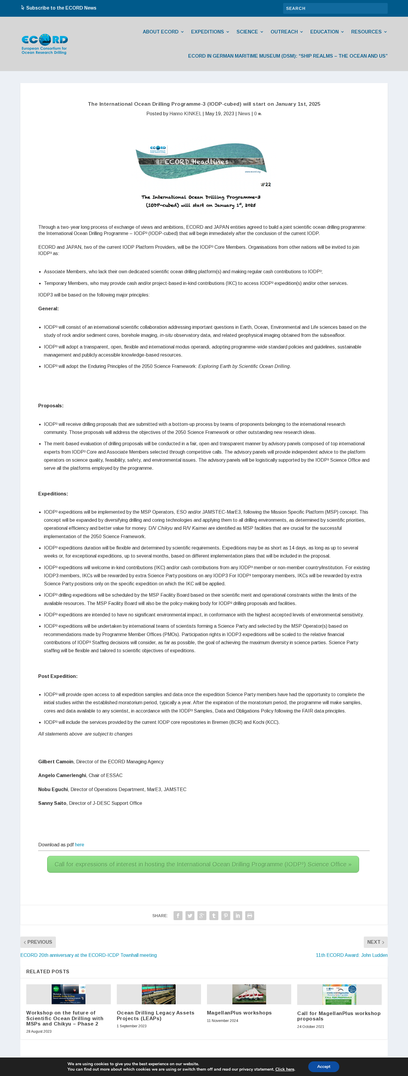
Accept (323, 1066)
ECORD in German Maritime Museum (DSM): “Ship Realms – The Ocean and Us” (288, 56)
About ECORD (161, 31)
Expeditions (207, 31)
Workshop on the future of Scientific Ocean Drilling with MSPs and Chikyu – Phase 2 (64, 1018)
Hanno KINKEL (185, 113)
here (79, 844)
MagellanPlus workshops (239, 1013)
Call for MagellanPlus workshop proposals (339, 1016)
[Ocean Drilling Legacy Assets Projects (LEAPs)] (159, 994)
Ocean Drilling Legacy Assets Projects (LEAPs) (156, 1015)
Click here (284, 1069)
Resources (366, 31)
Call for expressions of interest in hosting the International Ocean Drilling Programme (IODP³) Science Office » (203, 864)
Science (247, 31)
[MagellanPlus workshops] (249, 994)
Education (324, 31)
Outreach (284, 31)
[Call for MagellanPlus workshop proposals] (339, 994)
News (244, 113)
